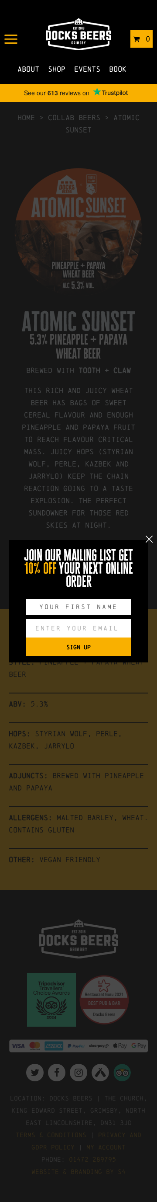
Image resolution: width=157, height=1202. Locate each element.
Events (87, 69)
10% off (40, 568)
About (28, 69)
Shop (56, 69)
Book (117, 69)
